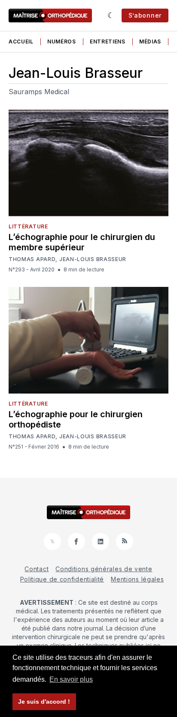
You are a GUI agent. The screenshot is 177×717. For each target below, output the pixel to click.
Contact (36, 568)
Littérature (28, 226)
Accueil (21, 41)
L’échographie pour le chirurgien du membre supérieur (82, 242)
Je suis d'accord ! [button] (44, 701)
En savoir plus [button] (71, 679)
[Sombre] (111, 15)
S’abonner (145, 15)
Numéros (61, 41)
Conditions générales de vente (103, 568)
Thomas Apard (32, 259)
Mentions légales (137, 579)
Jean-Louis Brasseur (92, 259)
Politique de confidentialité (62, 579)
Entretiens (107, 41)
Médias (150, 41)
